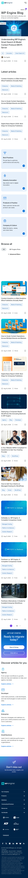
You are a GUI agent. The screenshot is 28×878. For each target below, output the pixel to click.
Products (3, 795)
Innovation (9, 53)
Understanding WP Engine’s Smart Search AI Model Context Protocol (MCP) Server (13, 43)
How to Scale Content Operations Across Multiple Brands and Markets (13, 102)
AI (2, 53)
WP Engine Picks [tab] (14, 249)
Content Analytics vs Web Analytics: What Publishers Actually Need (13, 80)
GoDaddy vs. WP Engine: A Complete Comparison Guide (11, 519)
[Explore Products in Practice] (14, 204)
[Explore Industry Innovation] (14, 181)
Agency (4, 420)
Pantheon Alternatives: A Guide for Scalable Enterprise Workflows (13, 602)
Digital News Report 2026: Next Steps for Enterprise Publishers (12, 125)
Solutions (4, 800)
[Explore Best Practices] (14, 159)
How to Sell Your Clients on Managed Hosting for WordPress (12, 485)
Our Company (5, 791)
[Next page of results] (20, 626)
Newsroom (5, 90)
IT (8, 456)
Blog (11, 420)
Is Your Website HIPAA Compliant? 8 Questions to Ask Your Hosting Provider (13, 450)
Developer (18, 420)
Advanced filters (15, 254)
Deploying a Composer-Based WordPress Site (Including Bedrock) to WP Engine (13, 414)
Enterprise (5, 86)
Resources (4, 808)
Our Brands (4, 812)
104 (17, 625)
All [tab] (4, 249)
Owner (9, 490)
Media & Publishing (16, 86)
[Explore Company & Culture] (14, 227)
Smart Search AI (19, 53)
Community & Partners (7, 804)
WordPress (15, 456)
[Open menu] (25, 3)
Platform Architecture (8, 528)
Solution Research (7, 531)
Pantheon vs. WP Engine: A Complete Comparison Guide (11, 560)
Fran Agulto (7, 57)
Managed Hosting (7, 524)
